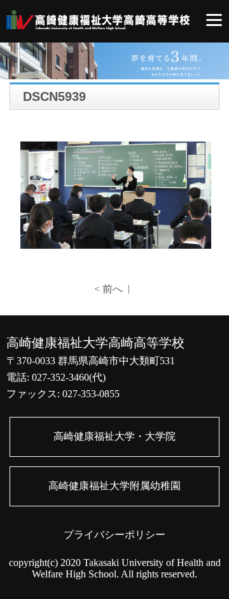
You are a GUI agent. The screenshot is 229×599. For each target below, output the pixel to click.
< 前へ (108, 289)
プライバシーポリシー (114, 534)
